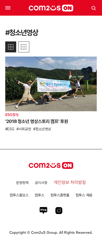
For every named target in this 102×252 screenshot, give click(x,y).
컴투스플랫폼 (59, 195)
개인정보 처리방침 (70, 182)
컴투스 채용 (84, 195)
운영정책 (22, 183)
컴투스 (39, 195)
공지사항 (41, 183)
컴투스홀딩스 (19, 195)
